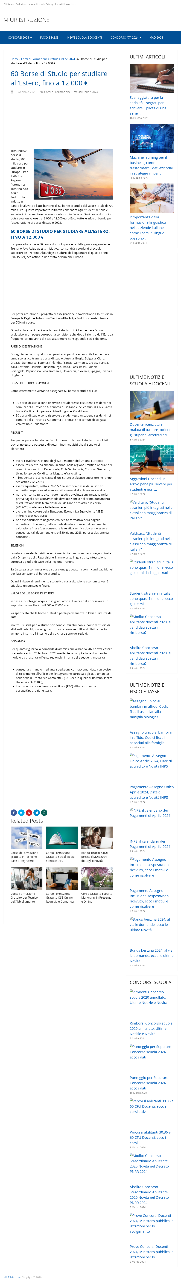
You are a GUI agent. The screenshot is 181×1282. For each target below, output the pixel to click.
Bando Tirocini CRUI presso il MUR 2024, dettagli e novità (94, 857)
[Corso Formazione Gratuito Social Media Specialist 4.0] (62, 838)
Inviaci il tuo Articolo (65, 4)
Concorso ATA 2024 (124, 37)
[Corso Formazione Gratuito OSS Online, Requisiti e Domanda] (62, 878)
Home (15, 59)
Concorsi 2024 (18, 37)
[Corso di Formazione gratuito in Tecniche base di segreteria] (26, 838)
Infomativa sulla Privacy (40, 4)
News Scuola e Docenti (84, 37)
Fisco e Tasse (49, 37)
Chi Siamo (9, 4)
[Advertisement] (62, 122)
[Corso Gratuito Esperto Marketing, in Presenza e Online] (97, 878)
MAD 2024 (156, 37)
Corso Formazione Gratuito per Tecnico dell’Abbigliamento (24, 898)
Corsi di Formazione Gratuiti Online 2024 (48, 59)
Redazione (21, 4)
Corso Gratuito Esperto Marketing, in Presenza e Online (96, 898)
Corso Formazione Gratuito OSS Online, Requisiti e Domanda (60, 898)
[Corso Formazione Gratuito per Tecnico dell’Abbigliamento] (26, 878)
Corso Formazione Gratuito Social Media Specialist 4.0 (60, 857)
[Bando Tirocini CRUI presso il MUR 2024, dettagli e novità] (97, 838)
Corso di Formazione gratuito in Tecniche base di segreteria (24, 857)
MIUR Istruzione (27, 20)
